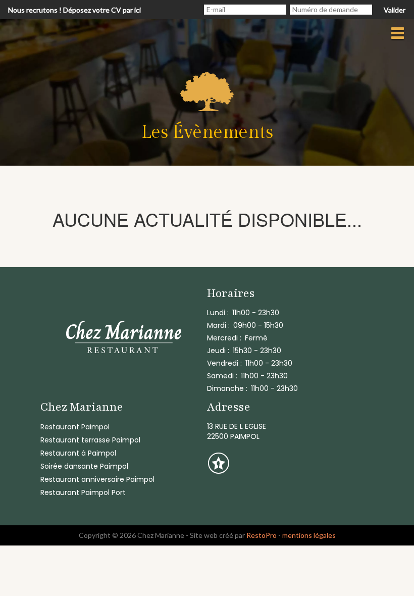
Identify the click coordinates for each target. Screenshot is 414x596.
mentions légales (309, 535)
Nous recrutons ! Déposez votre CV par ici (74, 10)
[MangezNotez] (218, 470)
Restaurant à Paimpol (78, 453)
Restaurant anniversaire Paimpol (97, 479)
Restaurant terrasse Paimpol (90, 440)
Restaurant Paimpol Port (83, 492)
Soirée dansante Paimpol (84, 466)
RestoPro (261, 535)
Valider (394, 10)
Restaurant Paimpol (75, 427)
